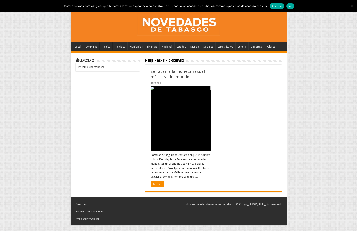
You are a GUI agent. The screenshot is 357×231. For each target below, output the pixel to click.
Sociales (208, 46)
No (290, 6)
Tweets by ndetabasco (91, 66)
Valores (270, 46)
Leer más (157, 184)
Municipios (136, 46)
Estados (181, 46)
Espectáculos (225, 46)
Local (78, 46)
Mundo (194, 46)
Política (106, 46)
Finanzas (152, 46)
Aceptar (277, 6)
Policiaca (120, 46)
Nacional (167, 46)
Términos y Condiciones (90, 211)
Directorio (82, 204)
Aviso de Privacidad (87, 218)
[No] (352, 6)
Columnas (91, 46)
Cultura (242, 46)
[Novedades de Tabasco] (178, 24)
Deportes (256, 46)
